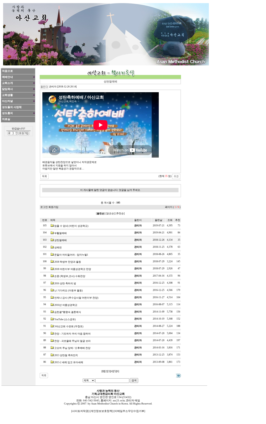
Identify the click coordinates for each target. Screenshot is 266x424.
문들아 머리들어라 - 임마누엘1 (71, 254)
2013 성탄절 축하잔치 (66, 355)
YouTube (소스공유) (65, 319)
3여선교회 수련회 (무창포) (68, 326)
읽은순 (110, 213)
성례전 (58, 247)
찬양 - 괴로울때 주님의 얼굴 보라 (72, 340)
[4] (111, 371)
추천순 (120, 213)
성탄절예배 (60, 240)
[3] (108, 371)
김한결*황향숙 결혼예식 (67, 312)
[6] (117, 371)
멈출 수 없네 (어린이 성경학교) (71, 225)
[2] (106, 371)
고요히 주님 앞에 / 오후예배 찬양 (72, 348)
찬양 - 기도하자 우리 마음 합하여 (72, 333)
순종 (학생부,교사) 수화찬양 (69, 276)
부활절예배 (60, 233)
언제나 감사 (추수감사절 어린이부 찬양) (76, 297)
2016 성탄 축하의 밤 (65, 283)
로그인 (44, 207)
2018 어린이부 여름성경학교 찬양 (72, 269)
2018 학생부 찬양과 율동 (67, 261)
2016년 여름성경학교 (65, 305)
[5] (114, 371)
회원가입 (53, 207)
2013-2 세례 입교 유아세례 (68, 362)
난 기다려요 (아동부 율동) (68, 290)
